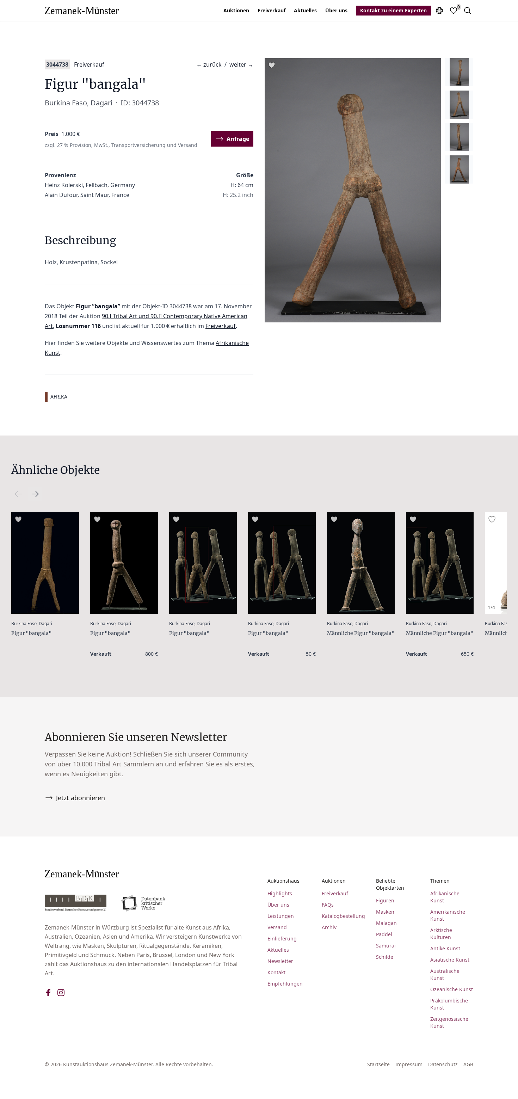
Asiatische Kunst (449, 959)
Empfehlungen (285, 983)
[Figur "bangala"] (45, 563)
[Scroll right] (18, 494)
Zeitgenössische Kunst (449, 1022)
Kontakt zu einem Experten (393, 10)
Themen (440, 880)
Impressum (409, 1064)
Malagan (386, 923)
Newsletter (280, 961)
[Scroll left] (35, 494)
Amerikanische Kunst (447, 915)
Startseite (378, 1064)
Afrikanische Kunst (445, 897)
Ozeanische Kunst (451, 989)
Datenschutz (443, 1064)
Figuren (385, 900)
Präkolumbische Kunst (449, 1004)
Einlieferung (282, 938)
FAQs (328, 904)
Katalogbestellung (343, 916)
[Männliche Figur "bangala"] (361, 563)
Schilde (384, 956)
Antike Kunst (445, 948)
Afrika (58, 396)
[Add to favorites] (272, 65)
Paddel (384, 934)
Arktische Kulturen (441, 933)
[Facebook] (48, 992)
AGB (468, 1064)
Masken (385, 911)
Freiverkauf (271, 10)
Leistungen (280, 916)
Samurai (386, 945)
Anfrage (238, 139)
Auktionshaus (283, 880)
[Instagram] (60, 992)
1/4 (491, 607)
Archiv (329, 927)
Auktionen (236, 10)
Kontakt (276, 972)
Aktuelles (305, 10)
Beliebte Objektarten (390, 884)
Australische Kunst (445, 974)
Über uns (336, 10)
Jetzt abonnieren (80, 798)
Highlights (279, 893)
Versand (277, 927)
